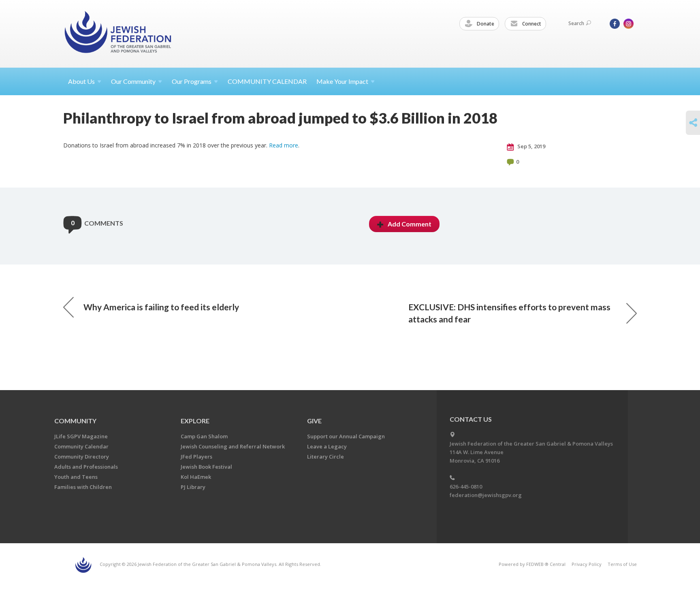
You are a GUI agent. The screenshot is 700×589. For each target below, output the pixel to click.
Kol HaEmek (196, 476)
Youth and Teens (76, 476)
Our (191, 81)
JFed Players (196, 456)
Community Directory (81, 456)
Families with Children (83, 487)
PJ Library (193, 487)
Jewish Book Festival (206, 466)
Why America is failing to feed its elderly (161, 307)
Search (576, 23)
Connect (531, 23)
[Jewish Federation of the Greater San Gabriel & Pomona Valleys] (118, 33)
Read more (283, 145)
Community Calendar (81, 446)
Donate (485, 23)
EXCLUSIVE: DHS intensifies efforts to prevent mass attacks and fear (509, 313)
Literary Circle (325, 456)
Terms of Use (622, 564)
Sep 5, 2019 (530, 146)
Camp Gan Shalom (204, 436)
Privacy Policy (587, 564)
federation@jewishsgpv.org (486, 495)
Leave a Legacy (327, 446)
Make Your (342, 81)
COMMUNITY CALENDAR (267, 81)
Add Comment (409, 224)
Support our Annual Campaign (346, 436)
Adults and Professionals (86, 466)
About (81, 81)
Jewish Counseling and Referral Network (233, 446)
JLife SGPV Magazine (81, 436)
